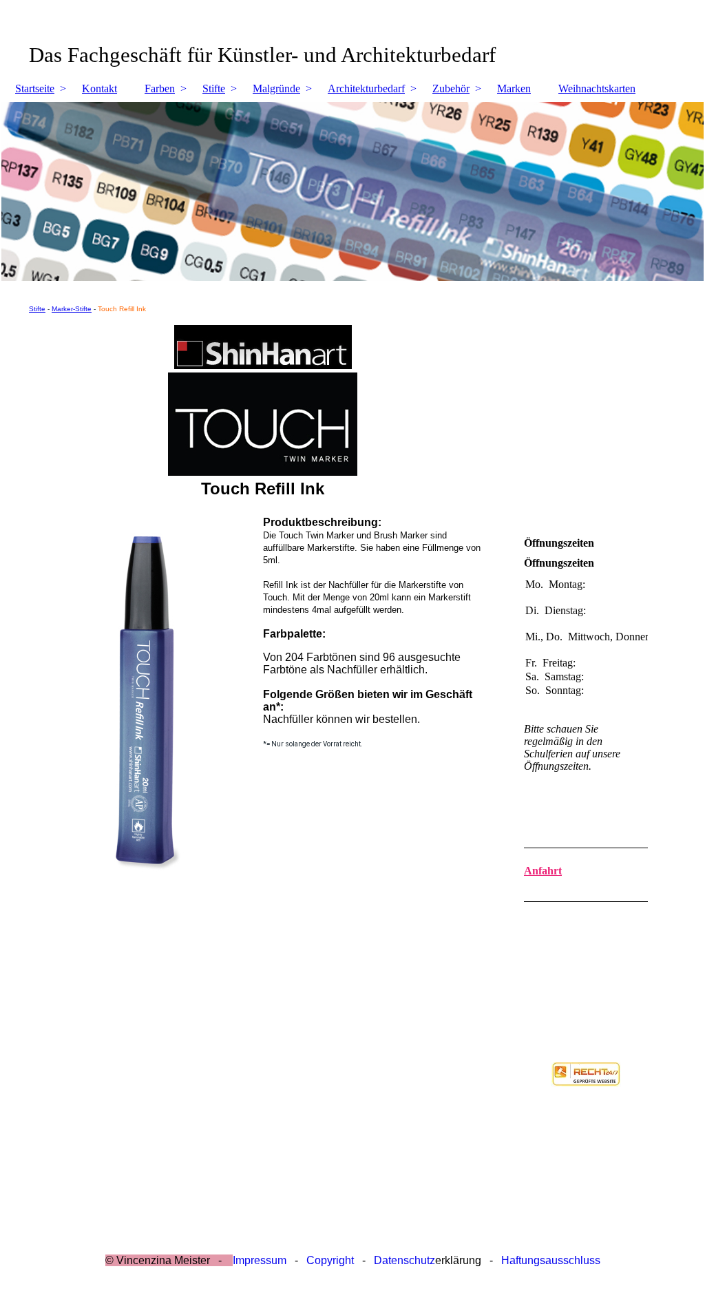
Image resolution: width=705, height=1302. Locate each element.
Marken (514, 88)
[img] (352, 191)
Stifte (213, 88)
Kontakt (99, 88)
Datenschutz (404, 1260)
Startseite (34, 88)
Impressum (259, 1260)
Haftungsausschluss (550, 1260)
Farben (160, 88)
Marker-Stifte (72, 309)
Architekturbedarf (366, 88)
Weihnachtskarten (596, 88)
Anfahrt (543, 870)
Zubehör (451, 88)
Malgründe (276, 88)
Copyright (330, 1260)
